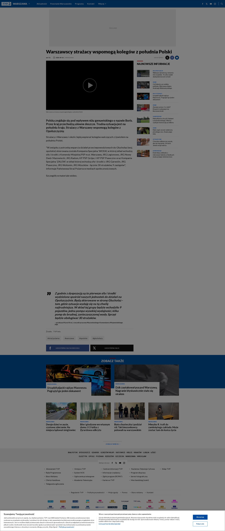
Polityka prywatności (66, 527)
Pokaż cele (200, 524)
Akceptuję (200, 517)
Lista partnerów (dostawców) (109, 524)
